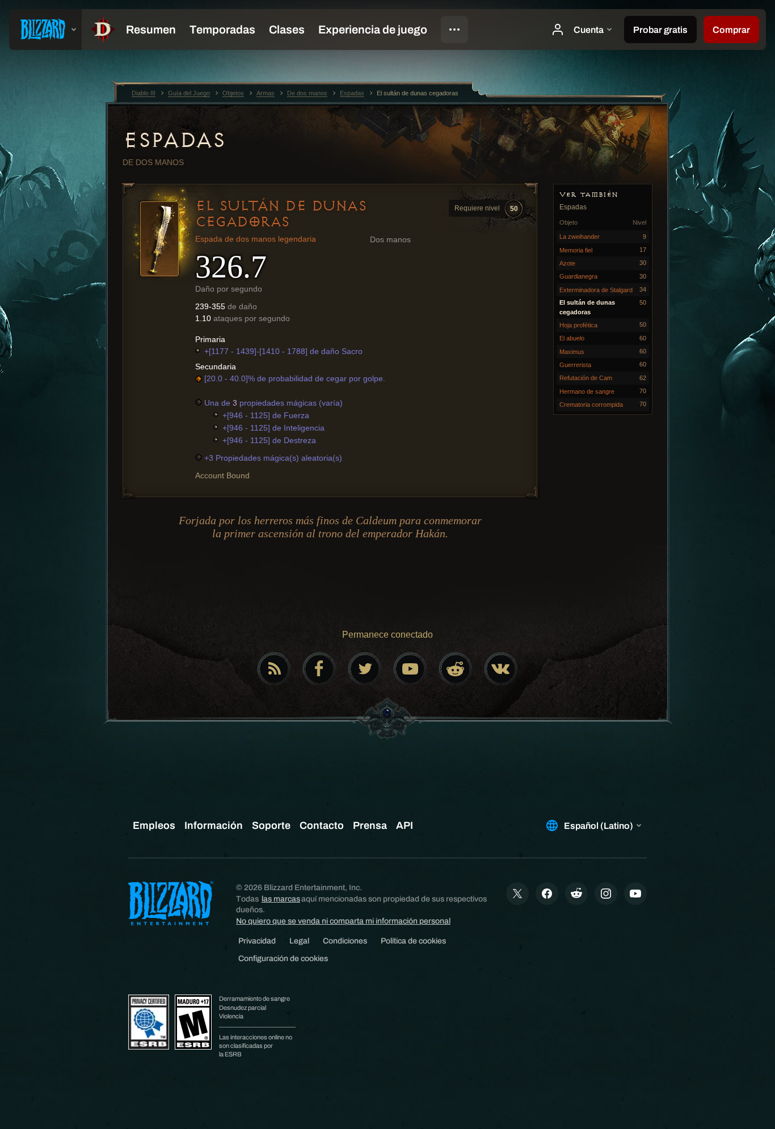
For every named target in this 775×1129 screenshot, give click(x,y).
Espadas (174, 140)
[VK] (501, 669)
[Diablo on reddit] (456, 669)
